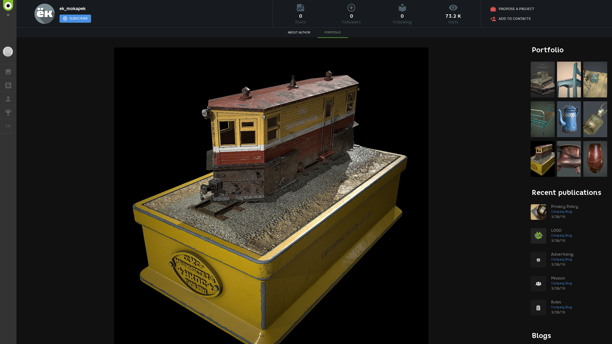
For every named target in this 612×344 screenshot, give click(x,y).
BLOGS (8, 85)
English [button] (10, 126)
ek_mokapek (73, 8)
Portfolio (548, 50)
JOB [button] (8, 98)
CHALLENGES (8, 112)
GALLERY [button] (8, 71)
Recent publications (566, 192)
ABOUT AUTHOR (299, 32)
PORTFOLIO (333, 32)
